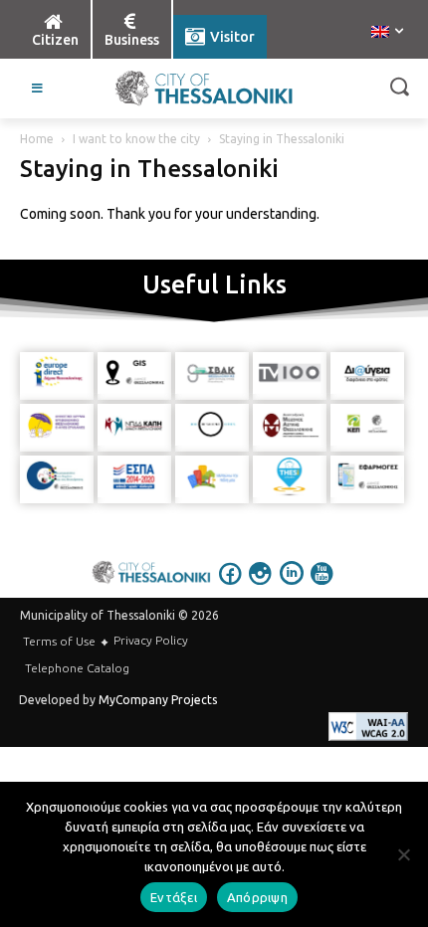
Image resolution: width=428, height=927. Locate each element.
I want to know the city (136, 138)
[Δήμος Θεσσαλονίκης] (204, 88)
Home (37, 138)
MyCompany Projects (158, 699)
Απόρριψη (257, 897)
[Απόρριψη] (403, 854)
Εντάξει (173, 897)
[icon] (231, 587)
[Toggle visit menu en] (38, 88)
